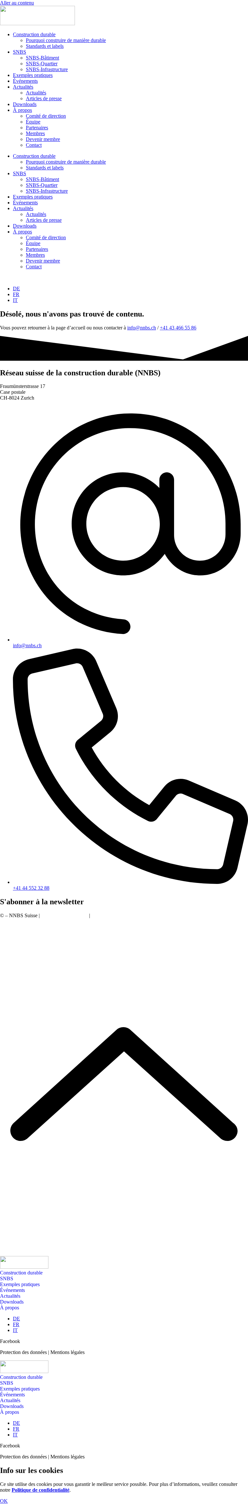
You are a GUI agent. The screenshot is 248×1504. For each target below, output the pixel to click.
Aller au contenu (17, 2)
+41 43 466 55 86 (178, 327)
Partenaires (37, 127)
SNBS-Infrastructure (47, 69)
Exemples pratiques (33, 75)
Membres (35, 133)
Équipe (33, 121)
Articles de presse (44, 98)
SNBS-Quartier (41, 63)
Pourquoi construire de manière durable (66, 40)
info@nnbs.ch (141, 327)
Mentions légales (108, 915)
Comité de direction (46, 116)
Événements (25, 81)
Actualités (23, 87)
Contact (34, 145)
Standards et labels (45, 46)
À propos (22, 110)
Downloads (24, 104)
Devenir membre (43, 139)
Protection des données (64, 915)
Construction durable (34, 34)
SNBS (19, 52)
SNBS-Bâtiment (42, 57)
